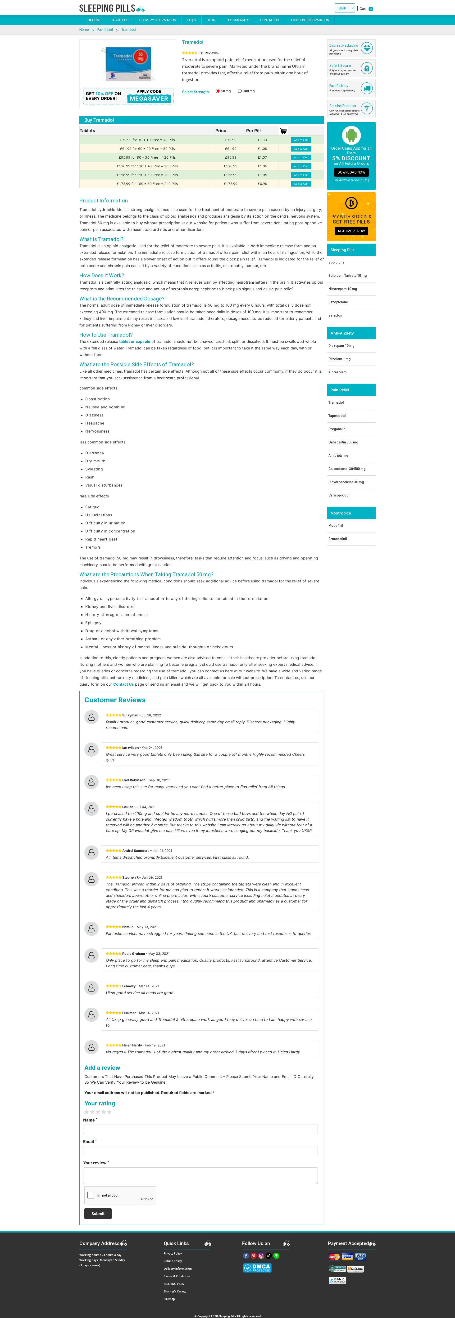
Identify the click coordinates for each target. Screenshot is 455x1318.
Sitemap (169, 1299)
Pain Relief (105, 29)
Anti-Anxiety (342, 333)
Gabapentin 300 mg (343, 442)
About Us (120, 20)
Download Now (351, 172)
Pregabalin (337, 429)
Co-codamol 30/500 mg (347, 469)
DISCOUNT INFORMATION (310, 20)
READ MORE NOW (351, 231)
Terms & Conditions (177, 1276)
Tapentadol (337, 416)
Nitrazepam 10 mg (342, 289)
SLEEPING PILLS (174, 1284)
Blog (211, 20)
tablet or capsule (134, 341)
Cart (363, 9)
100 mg (249, 91)
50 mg (226, 91)
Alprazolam (337, 372)
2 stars (92, 1112)
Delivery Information (157, 20)
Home (96, 20)
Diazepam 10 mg (341, 346)
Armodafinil (337, 539)
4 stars (103, 1112)
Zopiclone (336, 262)
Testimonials (237, 20)
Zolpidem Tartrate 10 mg (347, 275)
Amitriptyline (338, 455)
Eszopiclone (338, 302)
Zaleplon (335, 315)
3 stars (98, 1112)
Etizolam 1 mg (339, 359)
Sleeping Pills (343, 249)
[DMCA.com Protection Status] (257, 1268)
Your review (96, 1162)
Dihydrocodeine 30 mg (346, 482)
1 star (86, 1112)
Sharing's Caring (175, 1291)
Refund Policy (173, 1261)
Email (90, 1141)
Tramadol (336, 402)
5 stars (109, 1112)
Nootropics (341, 513)
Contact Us (270, 20)
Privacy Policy (173, 1253)
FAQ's (191, 20)
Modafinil (335, 525)
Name (90, 1119)
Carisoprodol (339, 495)
